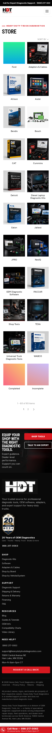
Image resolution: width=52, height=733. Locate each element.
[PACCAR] (38, 278)
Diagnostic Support (11, 587)
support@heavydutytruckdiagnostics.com (21, 651)
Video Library (8, 632)
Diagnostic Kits (9, 559)
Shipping (40, 685)
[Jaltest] (38, 213)
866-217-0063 (10, 546)
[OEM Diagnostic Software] (14, 278)
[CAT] (14, 149)
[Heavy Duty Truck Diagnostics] (7, 11)
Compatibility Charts (11, 628)
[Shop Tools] (14, 310)
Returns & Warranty (11, 595)
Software (6, 563)
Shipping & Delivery (11, 591)
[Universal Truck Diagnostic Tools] (14, 342)
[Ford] (14, 53)
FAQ (4, 604)
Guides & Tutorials (10, 620)
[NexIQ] (38, 246)
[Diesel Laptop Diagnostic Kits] (38, 181)
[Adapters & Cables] (38, 53)
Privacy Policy (19, 685)
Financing (6, 600)
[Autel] (38, 85)
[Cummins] (38, 149)
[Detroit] (14, 181)
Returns (30, 685)
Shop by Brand (9, 571)
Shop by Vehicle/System (13, 575)
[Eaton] (14, 213)
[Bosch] (38, 117)
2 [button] (28, 409)
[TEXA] (38, 310)
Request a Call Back (26, 670)
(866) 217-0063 (44, 3)
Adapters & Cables (11, 567)
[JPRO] (14, 246)
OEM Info (6, 624)
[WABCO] (38, 342)
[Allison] (14, 85)
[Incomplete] (38, 374)
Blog (4, 615)
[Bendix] (14, 117)
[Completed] (14, 374)
